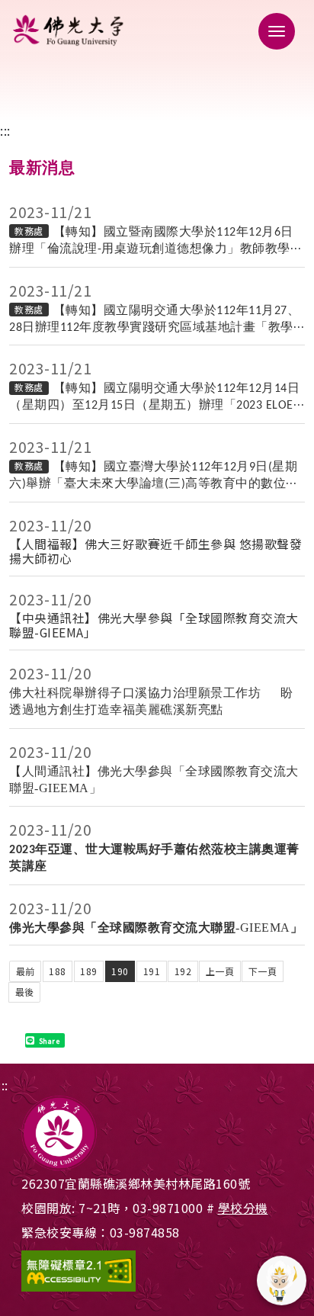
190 (120, 971)
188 (57, 971)
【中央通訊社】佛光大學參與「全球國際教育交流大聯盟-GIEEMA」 (154, 625)
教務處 (28, 230)
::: (5, 130)
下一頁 (262, 971)
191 (152, 971)
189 (89, 971)
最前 (25, 971)
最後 (24, 991)
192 (183, 971)
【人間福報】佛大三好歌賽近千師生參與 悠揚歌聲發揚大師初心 (155, 551)
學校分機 (243, 1208)
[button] (272, 30)
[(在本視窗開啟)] (157, 30)
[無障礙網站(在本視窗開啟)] (157, 1271)
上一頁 (220, 971)
